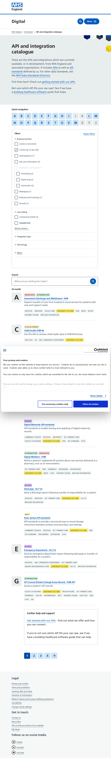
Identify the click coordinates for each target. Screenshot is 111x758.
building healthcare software (30, 92)
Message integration (50, 315)
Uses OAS (29, 340)
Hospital (28, 311)
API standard (73, 441)
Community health (33, 437)
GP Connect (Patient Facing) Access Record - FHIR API (49, 582)
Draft (27, 514)
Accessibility (17, 703)
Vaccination (75, 469)
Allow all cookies (91, 404)
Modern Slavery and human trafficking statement (33, 699)
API (32, 599)
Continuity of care (65, 311)
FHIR (77, 311)
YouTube (20, 753)
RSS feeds (16, 729)
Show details (96, 396)
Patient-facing (68, 591)
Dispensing (63, 469)
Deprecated (30, 295)
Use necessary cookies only (55, 404)
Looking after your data (22, 691)
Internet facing (31, 315)
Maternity (57, 437)
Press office (16, 722)
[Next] (54, 656)
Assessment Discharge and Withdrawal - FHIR (46, 298)
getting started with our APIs (58, 81)
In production (43, 295)
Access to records (33, 441)
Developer (28, 32)
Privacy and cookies (20, 683)
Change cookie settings (22, 707)
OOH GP (39, 595)
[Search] (93, 281)
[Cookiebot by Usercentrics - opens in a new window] (96, 350)
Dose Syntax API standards (37, 518)
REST (60, 595)
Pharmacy (52, 469)
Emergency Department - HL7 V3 (40, 550)
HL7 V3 (83, 498)
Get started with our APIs (41, 620)
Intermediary (50, 595)
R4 (36, 340)
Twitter (19, 742)
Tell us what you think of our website (28, 725)
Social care (50, 311)
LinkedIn (20, 747)
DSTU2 (90, 311)
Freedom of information (22, 695)
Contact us (16, 718)
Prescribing (43, 534)
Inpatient (39, 311)
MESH (83, 311)
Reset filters (89, 134)
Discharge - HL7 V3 (33, 489)
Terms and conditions (21, 687)
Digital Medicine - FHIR (35, 456)
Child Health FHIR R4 (34, 330)
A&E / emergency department (51, 340)
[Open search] (80, 21)
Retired (28, 421)
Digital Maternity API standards (39, 424)
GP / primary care (71, 437)
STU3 (83, 441)
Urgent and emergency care (37, 566)
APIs (55, 67)
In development (31, 327)
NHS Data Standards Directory (33, 75)
